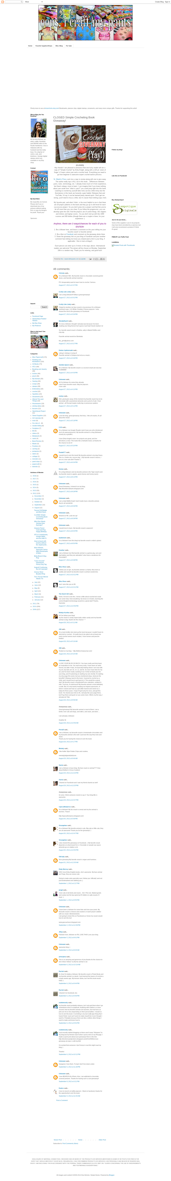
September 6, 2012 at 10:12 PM (69, 1054)
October (37, 502)
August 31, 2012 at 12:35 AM (68, 862)
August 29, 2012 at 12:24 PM (68, 773)
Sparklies (35, 394)
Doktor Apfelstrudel (66, 350)
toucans (35, 408)
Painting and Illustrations (36, 360)
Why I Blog (59, 46)
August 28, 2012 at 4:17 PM (68, 742)
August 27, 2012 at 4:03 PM (68, 373)
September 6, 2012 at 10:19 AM (69, 965)
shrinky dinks (36, 406)
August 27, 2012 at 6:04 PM (68, 462)
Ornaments (36, 397)
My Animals (36, 379)
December (38, 496)
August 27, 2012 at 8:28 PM (68, 491)
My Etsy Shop (37, 323)
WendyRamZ (63, 321)
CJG (60, 427)
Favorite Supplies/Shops (44, 46)
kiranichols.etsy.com (52, 108)
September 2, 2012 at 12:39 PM (69, 925)
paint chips (36, 461)
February (37, 597)
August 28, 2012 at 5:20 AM (68, 654)
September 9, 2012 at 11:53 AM (69, 1096)
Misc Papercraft (37, 357)
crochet (34, 391)
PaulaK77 (62, 452)
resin (34, 420)
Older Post (102, 1140)
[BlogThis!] (96, 259)
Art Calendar (36, 418)
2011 (35, 603)
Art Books (35, 364)
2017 (35, 479)
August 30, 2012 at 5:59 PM (68, 819)
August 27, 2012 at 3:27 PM (68, 343)
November (38, 499)
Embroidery (36, 389)
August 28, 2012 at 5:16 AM (68, 641)
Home (30, 46)
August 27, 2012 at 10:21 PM (68, 575)
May (36, 588)
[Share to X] (99, 259)
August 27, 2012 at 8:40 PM (68, 531)
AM (60, 629)
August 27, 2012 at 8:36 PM (68, 506)
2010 (35, 606)
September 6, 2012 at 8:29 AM (69, 950)
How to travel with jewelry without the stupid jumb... (41, 543)
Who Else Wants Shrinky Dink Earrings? (39, 523)
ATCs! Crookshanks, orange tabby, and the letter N (41, 536)
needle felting (37, 426)
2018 (35, 476)
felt (33, 431)
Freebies (35, 446)
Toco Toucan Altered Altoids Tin (41, 577)
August (37, 508)
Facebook (70, 234)
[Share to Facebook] (101, 259)
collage (34, 456)
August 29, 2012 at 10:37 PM (68, 800)
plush (34, 376)
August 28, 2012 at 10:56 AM (68, 723)
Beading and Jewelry (39, 369)
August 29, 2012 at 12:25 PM (68, 785)
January (37, 600)
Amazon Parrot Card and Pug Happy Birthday (40, 530)
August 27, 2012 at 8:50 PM (68, 543)
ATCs (34, 367)
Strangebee (63, 825)
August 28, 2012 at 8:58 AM (68, 700)
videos (34, 433)
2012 (35, 493)
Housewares (36, 403)
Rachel (61, 971)
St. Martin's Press (60, 179)
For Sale (69, 46)
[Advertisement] (80, 1120)
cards (34, 438)
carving (34, 449)
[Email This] (94, 259)
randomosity (63, 1002)
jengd (61, 890)
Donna (61, 469)
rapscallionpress (65, 807)
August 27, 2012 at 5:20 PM (68, 446)
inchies (34, 373)
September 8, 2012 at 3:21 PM (69, 1081)
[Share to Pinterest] (104, 259)
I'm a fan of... (36, 423)
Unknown (62, 379)
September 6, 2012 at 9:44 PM (69, 983)
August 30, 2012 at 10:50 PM (68, 850)
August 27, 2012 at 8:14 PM (68, 477)
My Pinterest (36, 326)
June (36, 585)
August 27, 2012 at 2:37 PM (68, 285)
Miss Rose (62, 567)
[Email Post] (90, 259)
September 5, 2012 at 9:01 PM (69, 937)
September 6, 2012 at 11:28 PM (69, 1067)
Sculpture (35, 428)
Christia (61, 273)
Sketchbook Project (38, 411)
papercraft (35, 464)
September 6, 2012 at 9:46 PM (69, 996)
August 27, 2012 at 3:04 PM (68, 314)
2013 (35, 490)
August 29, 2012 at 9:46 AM (68, 758)
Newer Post (58, 1140)
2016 (35, 482)
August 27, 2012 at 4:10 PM (68, 389)
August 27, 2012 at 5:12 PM (68, 406)
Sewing (34, 381)
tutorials (35, 466)
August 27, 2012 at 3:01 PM (68, 297)
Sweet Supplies (37, 415)
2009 (35, 609)
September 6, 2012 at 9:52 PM (69, 1023)
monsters (35, 459)
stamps (34, 386)
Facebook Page (37, 316)
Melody (61, 748)
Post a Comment (62, 1100)
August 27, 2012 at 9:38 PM (68, 560)
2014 (35, 487)
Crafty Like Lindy (65, 292)
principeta (62, 957)
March (36, 594)
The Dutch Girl (64, 594)
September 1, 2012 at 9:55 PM (69, 900)
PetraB (61, 730)
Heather (62, 550)
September (38, 505)
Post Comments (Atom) (70, 1143)
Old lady (62, 857)
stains (34, 454)
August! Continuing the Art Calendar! (40, 568)
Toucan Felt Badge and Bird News (40, 511)
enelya (61, 396)
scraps (34, 384)
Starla (61, 765)
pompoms (35, 451)
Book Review (36, 441)
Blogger (111, 1175)
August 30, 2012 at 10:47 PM (68, 833)
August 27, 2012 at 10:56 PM (68, 606)
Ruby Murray (63, 869)
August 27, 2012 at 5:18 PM (68, 420)
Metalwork (35, 436)
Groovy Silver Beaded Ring (39, 573)
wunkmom (62, 538)
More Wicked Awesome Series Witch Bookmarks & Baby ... (41, 550)
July (36, 582)
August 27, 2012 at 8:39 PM (68, 518)
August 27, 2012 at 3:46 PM (68, 358)
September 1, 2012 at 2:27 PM (69, 883)
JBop (61, 932)
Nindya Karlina (64, 613)
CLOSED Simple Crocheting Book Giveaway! (40, 516)
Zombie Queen (64, 365)
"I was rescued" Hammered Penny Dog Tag (40, 562)
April (36, 591)
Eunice (61, 1088)
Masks (34, 444)
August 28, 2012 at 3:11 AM (68, 622)
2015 (35, 485)
